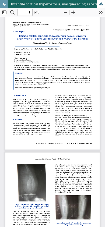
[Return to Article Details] (4, 4)
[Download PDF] (101, 4)
